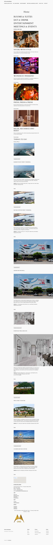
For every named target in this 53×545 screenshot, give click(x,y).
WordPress (9, 540)
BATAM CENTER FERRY (17, 207)
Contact (15, 501)
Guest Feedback (16, 502)
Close (15, 188)
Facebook (15, 506)
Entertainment (16, 497)
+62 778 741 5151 (19, 489)
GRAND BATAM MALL (16, 267)
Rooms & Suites (16, 495)
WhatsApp (15, 508)
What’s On (15, 494)
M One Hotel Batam (8, 1)
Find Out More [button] (16, 82)
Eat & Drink (15, 496)
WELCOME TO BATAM (17, 397)
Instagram (15, 507)
